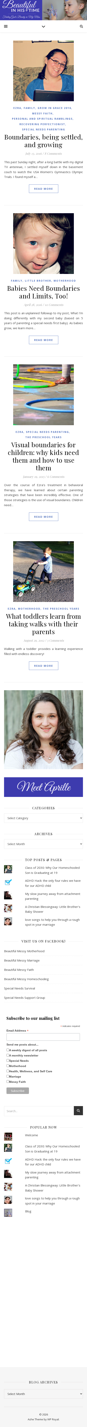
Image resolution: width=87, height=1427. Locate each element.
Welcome (31, 1135)
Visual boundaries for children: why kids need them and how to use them (43, 456)
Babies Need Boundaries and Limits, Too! (43, 292)
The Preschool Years (43, 437)
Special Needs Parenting (43, 129)
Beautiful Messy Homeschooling (26, 979)
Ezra (17, 108)
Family (29, 108)
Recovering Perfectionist (42, 124)
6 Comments (55, 477)
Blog (28, 1211)
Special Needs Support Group (24, 998)
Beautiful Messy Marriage (22, 960)
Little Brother (38, 280)
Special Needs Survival (19, 988)
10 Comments (54, 305)
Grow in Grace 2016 (54, 108)
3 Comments (55, 640)
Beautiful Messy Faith (19, 970)
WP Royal (53, 1419)
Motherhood (65, 280)
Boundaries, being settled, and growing (43, 140)
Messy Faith (42, 113)
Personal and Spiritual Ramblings (42, 118)
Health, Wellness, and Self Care (30, 1071)
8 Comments (53, 153)
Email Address (17, 1031)
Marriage (15, 1076)
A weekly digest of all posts (28, 1050)
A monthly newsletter (23, 1055)
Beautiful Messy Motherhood (24, 951)
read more (43, 189)
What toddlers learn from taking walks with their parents (43, 624)
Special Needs (19, 1060)
